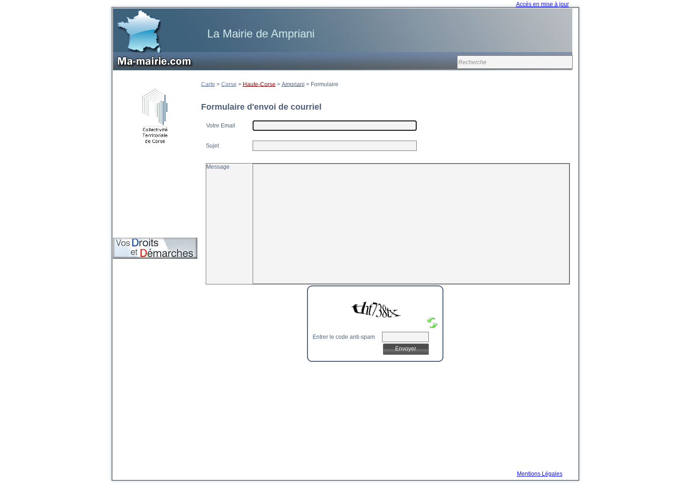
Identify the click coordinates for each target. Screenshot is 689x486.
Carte (208, 84)
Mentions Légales (539, 474)
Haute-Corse (259, 84)
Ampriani (293, 84)
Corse (229, 84)
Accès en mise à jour (542, 4)
